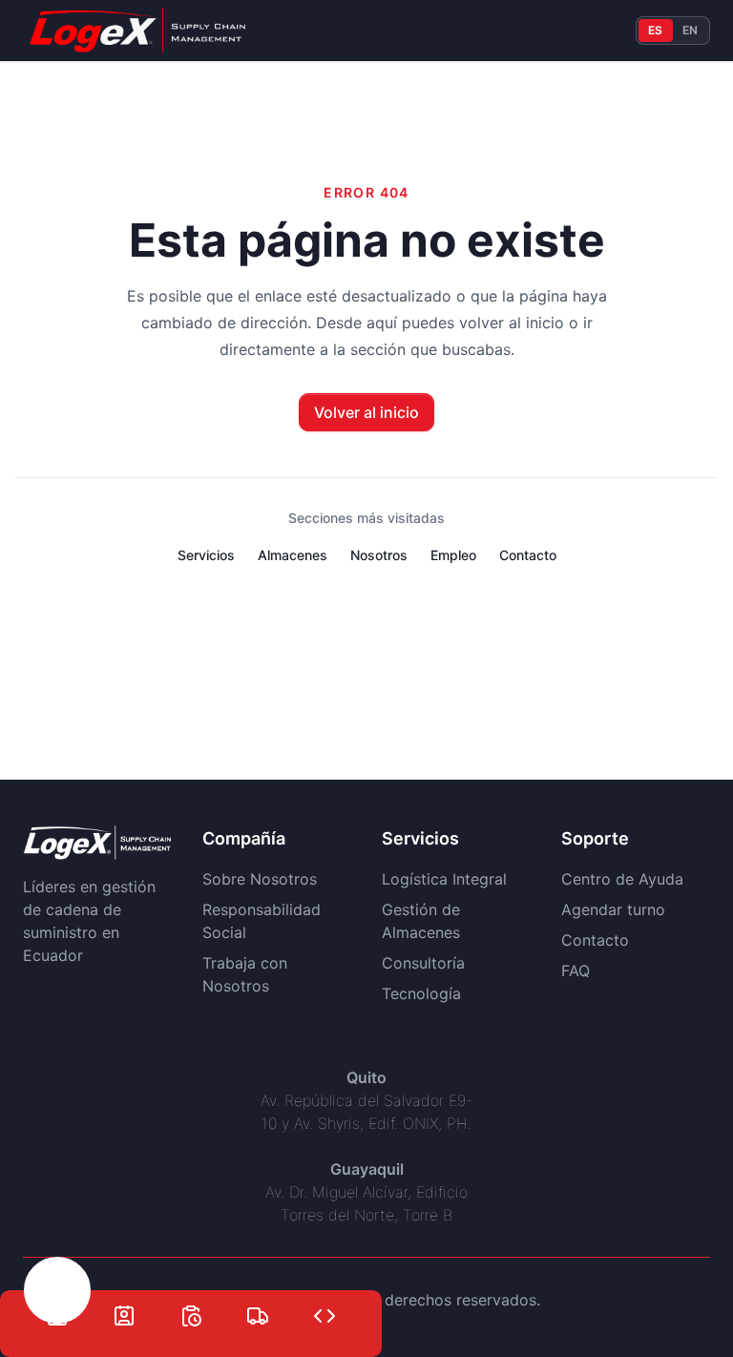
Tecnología (421, 993)
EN (690, 30)
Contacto (527, 555)
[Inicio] (57, 1301)
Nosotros (379, 555)
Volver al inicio (366, 412)
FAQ (575, 970)
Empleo (453, 555)
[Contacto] (124, 1301)
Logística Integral (444, 878)
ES (655, 30)
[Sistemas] (324, 1301)
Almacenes (292, 555)
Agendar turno (613, 909)
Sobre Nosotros (259, 878)
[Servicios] (257, 1301)
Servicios (206, 555)
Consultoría (423, 962)
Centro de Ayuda (622, 878)
